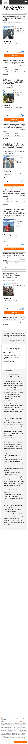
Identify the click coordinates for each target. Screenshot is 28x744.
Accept (20, 742)
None (26, 13)
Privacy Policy (7, 738)
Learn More (5, 74)
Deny (7, 742)
